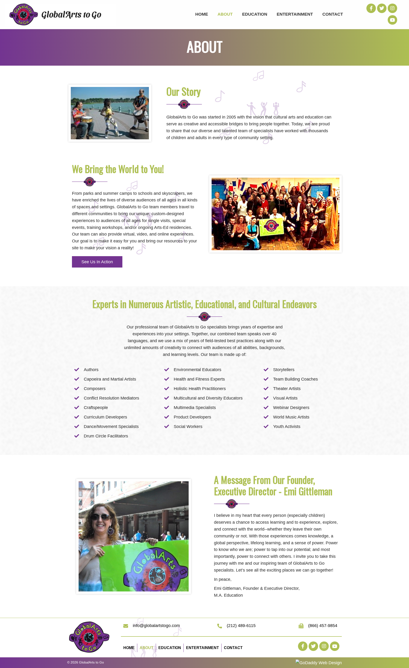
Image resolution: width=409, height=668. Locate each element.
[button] (371, 8)
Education (169, 648)
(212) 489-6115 (241, 625)
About (146, 648)
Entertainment (202, 648)
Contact (233, 648)
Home (129, 648)
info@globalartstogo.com (156, 625)
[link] (202, 13)
